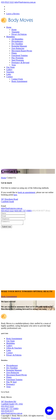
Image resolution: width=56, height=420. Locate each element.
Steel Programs (17, 60)
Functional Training (19, 55)
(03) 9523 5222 (7, 2)
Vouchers (10, 72)
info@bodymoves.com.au (25, 2)
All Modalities (17, 39)
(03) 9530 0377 (7, 411)
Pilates (14, 53)
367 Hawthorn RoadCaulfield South (9, 200)
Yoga (13, 65)
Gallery (9, 69)
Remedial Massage (19, 46)
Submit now (6, 227)
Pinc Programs (17, 58)
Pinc (8, 382)
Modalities (10, 37)
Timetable (15, 32)
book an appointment (26, 192)
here (15, 195)
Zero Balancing (17, 48)
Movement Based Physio (21, 51)
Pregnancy (10, 384)
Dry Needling (17, 44)
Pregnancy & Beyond (20, 62)
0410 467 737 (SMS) (23, 211)
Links (8, 74)
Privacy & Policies (19, 34)
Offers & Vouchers (14, 348)
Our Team (10, 67)
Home (8, 27)
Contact (9, 77)
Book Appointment (19, 81)
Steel (15, 382)
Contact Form (17, 79)
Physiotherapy (17, 41)
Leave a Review (13, 14)
